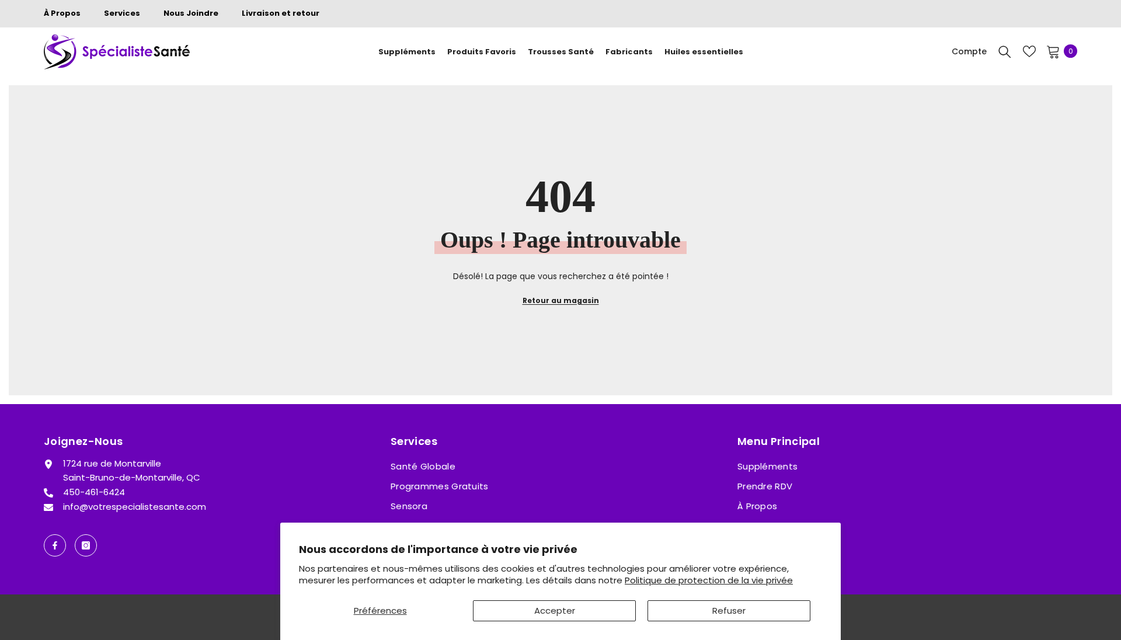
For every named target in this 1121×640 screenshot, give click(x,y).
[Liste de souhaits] (1029, 51)
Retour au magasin (561, 300)
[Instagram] (86, 545)
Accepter (554, 610)
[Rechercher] (1004, 51)
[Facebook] (55, 545)
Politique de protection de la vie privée (709, 580)
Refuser (729, 610)
